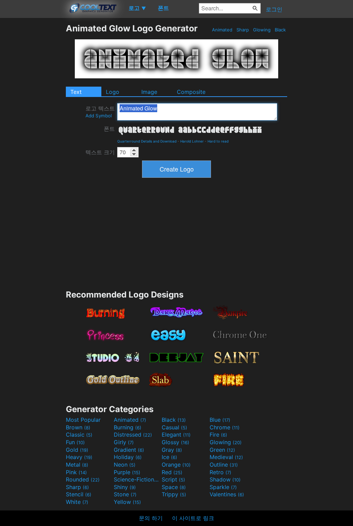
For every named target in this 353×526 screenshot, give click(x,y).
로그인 (274, 9)
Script (173, 479)
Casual (174, 427)
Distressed (133, 434)
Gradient (129, 449)
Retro (220, 472)
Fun (75, 442)
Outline (224, 464)
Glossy (175, 442)
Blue (220, 419)
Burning (127, 427)
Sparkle (223, 487)
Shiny (125, 487)
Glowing (262, 29)
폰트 (109, 128)
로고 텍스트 (100, 111)
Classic (79, 434)
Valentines (227, 494)
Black (280, 29)
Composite (191, 91)
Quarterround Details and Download (146, 141)
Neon (124, 464)
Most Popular (83, 419)
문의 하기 (151, 518)
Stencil (78, 494)
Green (222, 449)
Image (149, 91)
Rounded (83, 479)
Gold (77, 449)
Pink (76, 472)
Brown (78, 427)
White (77, 501)
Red (172, 472)
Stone (125, 494)
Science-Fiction (137, 479)
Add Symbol (98, 115)
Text (76, 91)
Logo (112, 91)
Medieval (226, 457)
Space (174, 487)
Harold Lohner (192, 141)
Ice (169, 457)
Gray (172, 449)
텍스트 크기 (100, 152)
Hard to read (218, 141)
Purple (127, 472)
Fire (218, 434)
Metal (77, 464)
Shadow (225, 479)
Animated (222, 29)
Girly (124, 442)
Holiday (128, 457)
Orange (176, 464)
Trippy (174, 494)
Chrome (225, 427)
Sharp (242, 29)
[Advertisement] (32, 126)
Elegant (176, 434)
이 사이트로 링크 (193, 518)
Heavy (79, 457)
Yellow (127, 501)
